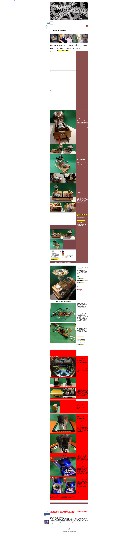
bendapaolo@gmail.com (80, 290)
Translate (17, 0)
